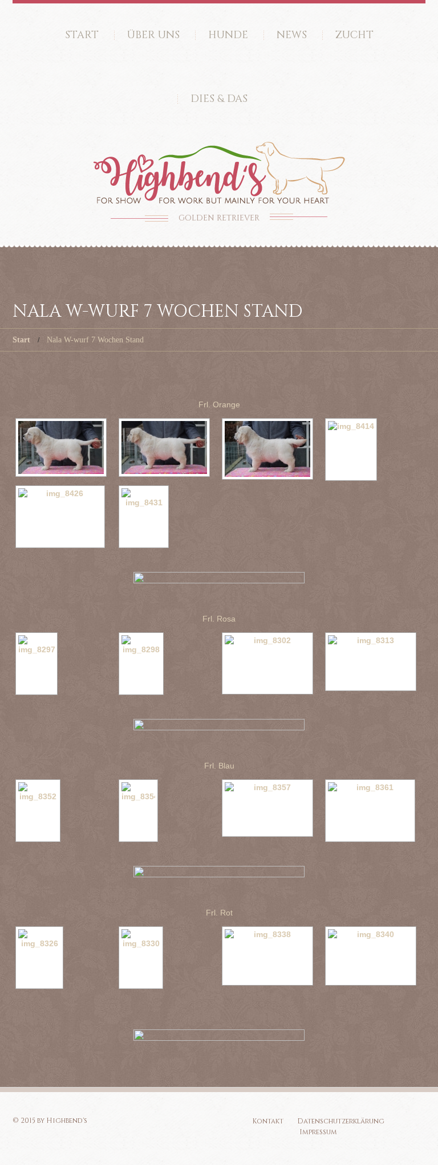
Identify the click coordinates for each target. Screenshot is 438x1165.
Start (82, 35)
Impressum (318, 1132)
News (292, 35)
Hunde (228, 35)
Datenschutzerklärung (340, 1121)
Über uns (153, 35)
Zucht (354, 35)
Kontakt (267, 1121)
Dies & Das (219, 99)
